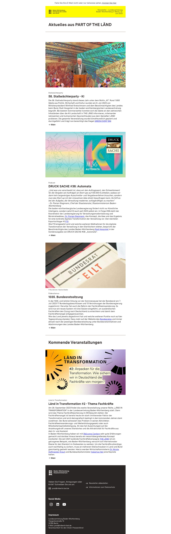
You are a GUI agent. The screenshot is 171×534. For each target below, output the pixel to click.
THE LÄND (104, 439)
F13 (66, 221)
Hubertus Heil (97, 452)
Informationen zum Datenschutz (102, 487)
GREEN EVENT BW (103, 121)
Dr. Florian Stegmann (74, 216)
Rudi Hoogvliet (102, 229)
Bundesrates (106, 319)
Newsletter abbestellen (98, 483)
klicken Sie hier (109, 3)
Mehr (53, 125)
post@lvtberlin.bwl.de (60, 488)
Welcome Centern (91, 434)
